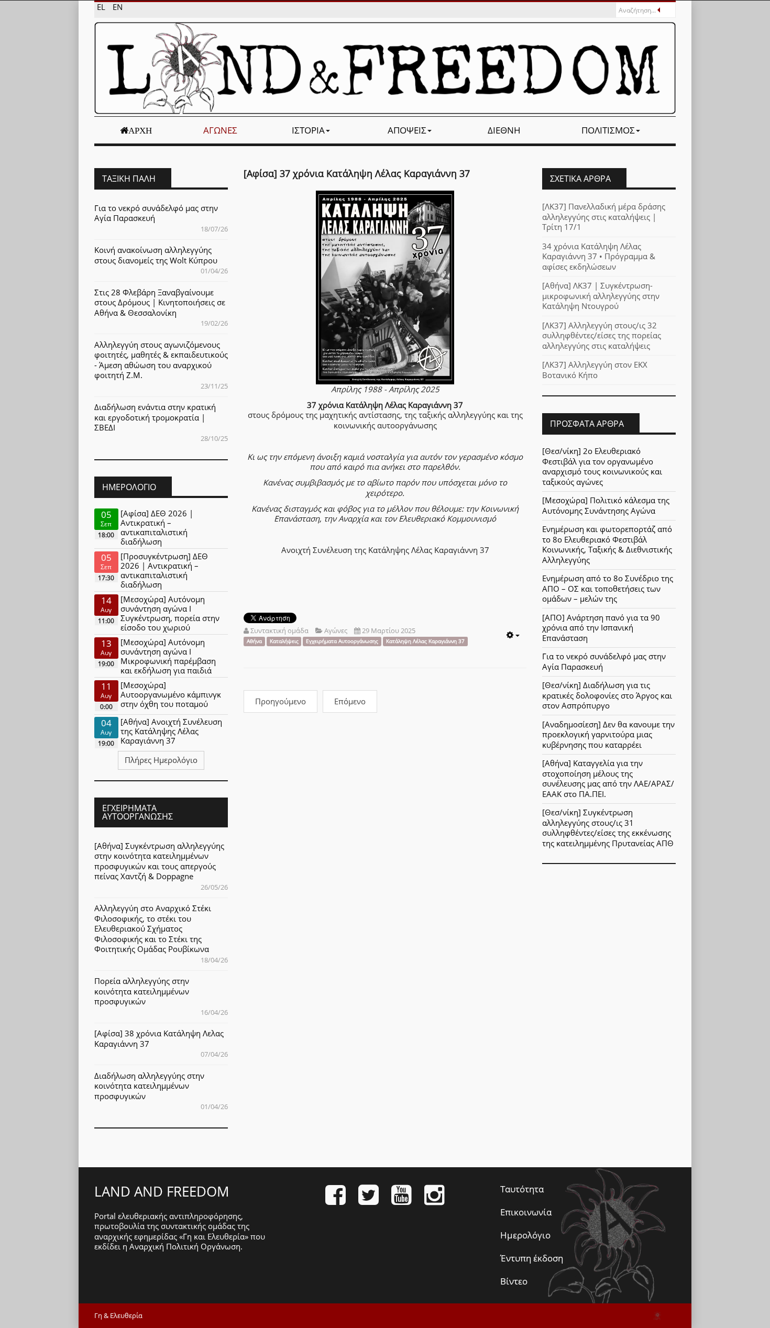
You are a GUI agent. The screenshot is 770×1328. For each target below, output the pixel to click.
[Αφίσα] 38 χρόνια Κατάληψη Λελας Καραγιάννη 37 (159, 1038)
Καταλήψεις (284, 641)
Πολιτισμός (608, 130)
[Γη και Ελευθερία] (385, 68)
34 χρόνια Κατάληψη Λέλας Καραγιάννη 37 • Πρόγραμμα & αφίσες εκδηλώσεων (598, 256)
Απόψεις (407, 130)
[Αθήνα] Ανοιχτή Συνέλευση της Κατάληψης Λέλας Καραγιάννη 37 (171, 731)
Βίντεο (513, 1281)
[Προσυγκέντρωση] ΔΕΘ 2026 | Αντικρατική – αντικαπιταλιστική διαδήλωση (164, 570)
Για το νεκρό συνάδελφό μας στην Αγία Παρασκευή (156, 213)
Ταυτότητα (522, 1189)
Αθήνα (254, 641)
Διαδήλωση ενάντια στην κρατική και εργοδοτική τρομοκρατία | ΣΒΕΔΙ (155, 417)
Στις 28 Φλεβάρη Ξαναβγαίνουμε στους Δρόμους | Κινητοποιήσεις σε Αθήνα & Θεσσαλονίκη (159, 302)
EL (102, 7)
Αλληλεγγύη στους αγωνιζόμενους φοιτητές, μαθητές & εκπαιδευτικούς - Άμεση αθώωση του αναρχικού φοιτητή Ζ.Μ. (161, 360)
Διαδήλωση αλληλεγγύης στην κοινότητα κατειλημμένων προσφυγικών (149, 1085)
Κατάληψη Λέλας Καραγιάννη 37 (425, 641)
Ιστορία (308, 130)
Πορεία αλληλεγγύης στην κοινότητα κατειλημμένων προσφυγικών (141, 991)
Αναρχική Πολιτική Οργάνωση (184, 1246)
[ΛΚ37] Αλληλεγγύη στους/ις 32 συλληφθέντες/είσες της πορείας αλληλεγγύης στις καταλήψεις (601, 335)
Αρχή (140, 130)
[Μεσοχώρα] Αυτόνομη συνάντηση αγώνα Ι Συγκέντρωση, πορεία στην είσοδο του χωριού (169, 613)
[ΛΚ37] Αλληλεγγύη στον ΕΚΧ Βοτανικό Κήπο (594, 369)
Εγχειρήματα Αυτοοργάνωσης (342, 641)
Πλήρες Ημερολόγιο (161, 760)
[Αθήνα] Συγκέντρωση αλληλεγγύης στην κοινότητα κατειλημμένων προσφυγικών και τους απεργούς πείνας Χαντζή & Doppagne (159, 861)
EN (118, 7)
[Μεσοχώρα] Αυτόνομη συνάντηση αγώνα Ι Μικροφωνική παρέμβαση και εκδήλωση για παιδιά (168, 656)
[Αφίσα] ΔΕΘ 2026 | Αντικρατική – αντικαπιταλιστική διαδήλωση (156, 527)
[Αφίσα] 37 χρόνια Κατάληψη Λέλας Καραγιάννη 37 (357, 173)
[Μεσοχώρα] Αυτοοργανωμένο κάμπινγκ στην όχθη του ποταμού (170, 694)
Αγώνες (220, 130)
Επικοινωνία (526, 1212)
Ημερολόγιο (525, 1235)
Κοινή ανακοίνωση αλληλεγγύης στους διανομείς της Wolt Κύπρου (155, 255)
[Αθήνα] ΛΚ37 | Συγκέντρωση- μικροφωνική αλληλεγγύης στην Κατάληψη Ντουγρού (600, 295)
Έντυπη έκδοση (531, 1258)
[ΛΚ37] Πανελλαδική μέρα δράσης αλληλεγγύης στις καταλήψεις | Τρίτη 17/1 (603, 216)
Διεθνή (504, 130)
